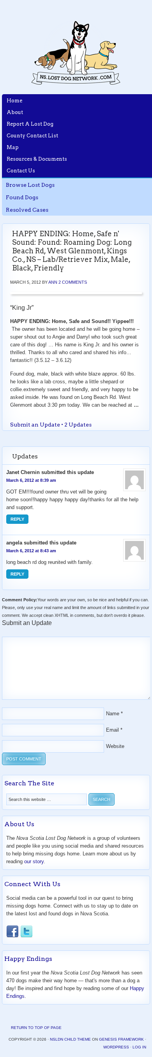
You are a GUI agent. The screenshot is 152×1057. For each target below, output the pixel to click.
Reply (17, 519)
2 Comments (72, 282)
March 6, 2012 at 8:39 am (31, 480)
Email (112, 730)
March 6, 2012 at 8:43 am (31, 550)
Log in (139, 1047)
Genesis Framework (121, 1039)
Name (112, 713)
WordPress (116, 1047)
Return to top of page (36, 1027)
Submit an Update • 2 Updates (51, 424)
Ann (52, 282)
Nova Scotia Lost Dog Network (76, 52)
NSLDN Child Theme (70, 1039)
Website (115, 746)
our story (34, 861)
